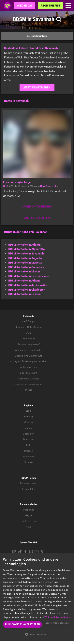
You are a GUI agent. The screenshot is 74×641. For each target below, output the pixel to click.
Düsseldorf (28, 433)
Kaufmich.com (29, 521)
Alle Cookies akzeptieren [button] (22, 624)
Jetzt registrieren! (37, 87)
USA (42, 186)
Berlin (29, 410)
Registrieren (50, 5)
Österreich (28, 456)
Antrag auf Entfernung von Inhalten (28, 361)
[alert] (37, 597)
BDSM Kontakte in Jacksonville (27, 285)
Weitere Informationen (57, 617)
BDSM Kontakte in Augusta (25, 258)
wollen (39, 350)
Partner (24, 504)
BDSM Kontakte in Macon (24, 271)
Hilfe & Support (29, 321)
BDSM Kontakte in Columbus (26, 267)
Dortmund (28, 439)
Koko (28, 527)
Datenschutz (35, 355)
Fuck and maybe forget (17, 182)
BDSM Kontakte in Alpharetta (26, 249)
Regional (28, 405)
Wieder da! (24, 5)
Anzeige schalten (37, 218)
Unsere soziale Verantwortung (28, 384)
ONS (5, 186)
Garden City (51, 186)
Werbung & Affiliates (28, 378)
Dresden (28, 451)
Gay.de (28, 515)
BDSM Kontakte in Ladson (24, 294)
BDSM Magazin (34, 327)
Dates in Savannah (16, 101)
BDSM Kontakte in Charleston (26, 289)
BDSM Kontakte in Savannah (26, 253)
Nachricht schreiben (37, 206)
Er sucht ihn (28, 489)
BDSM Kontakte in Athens (24, 280)
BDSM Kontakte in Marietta (25, 262)
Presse (28, 390)
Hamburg (29, 416)
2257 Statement (28, 373)
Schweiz (28, 462)
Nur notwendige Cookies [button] (57, 623)
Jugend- (19, 355)
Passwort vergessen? (29, 344)
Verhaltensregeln (28, 367)
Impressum (29, 338)
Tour (18, 327)
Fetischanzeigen (28, 483)
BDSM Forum (29, 478)
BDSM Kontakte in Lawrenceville (28, 276)
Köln (28, 445)
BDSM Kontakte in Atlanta (24, 244)
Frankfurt (29, 428)
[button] (37, 634)
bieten (27, 350)
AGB (28, 332)
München (29, 422)
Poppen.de (28, 509)
